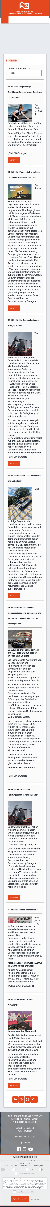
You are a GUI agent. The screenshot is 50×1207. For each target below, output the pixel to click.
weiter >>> (14, 160)
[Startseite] (24, 5)
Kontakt (26, 1142)
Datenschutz (35, 1199)
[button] (4, 19)
